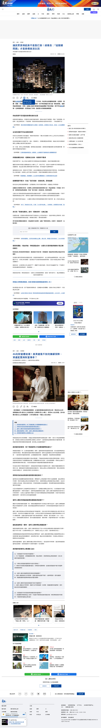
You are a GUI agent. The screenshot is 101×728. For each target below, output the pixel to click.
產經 (48, 14)
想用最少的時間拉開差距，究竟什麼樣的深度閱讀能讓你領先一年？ (32, 282)
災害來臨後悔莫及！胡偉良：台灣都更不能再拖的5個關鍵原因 (38, 152)
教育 (53, 14)
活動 (83, 14)
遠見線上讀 (70, 14)
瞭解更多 (95, 3)
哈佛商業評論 (71, 705)
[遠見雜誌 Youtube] (38, 693)
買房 (39, 340)
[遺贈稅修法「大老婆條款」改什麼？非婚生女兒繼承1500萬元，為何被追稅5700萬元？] (17, 657)
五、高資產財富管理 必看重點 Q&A (24, 433)
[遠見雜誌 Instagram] (32, 693)
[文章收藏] (24, 98)
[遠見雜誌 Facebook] (25, 693)
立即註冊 (81, 694)
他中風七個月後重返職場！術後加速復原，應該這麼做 (57, 649)
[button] (63, 317)
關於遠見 (4, 709)
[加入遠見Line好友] (19, 693)
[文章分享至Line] (13, 98)
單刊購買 (82, 334)
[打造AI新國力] (78, 311)
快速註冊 (56, 686)
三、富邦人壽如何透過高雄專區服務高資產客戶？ (28, 429)
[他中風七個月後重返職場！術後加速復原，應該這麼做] (43, 649)
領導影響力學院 (69, 707)
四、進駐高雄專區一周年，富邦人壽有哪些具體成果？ (29, 431)
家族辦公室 (22, 629)
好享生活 (52, 647)
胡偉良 (14, 54)
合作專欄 (47, 714)
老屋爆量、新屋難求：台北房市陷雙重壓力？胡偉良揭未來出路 (38, 176)
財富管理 (30, 629)
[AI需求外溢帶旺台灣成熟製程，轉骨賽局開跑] (17, 665)
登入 (24, 103)
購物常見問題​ (14, 711)
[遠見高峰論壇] (7, 3)
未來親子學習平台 (88, 705)
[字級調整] (27, 98)
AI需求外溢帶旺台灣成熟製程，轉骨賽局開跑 (29, 665)
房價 (19, 101)
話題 (23, 14)
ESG (63, 14)
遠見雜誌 (63, 705)
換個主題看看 (79, 276)
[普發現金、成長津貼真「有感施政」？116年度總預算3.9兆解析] (43, 657)
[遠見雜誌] (50, 9)
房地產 (21, 42)
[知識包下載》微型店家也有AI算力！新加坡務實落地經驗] (5, 722)
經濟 (61, 106)
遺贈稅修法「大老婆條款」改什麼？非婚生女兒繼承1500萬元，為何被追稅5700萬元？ (30, 657)
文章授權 (4, 711)
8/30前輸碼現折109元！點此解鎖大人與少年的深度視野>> (54, 18)
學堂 (77, 14)
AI (38, 14)
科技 (43, 14)
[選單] (3, 9)
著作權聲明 (64, 717)
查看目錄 (73, 334)
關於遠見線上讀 (14, 709)
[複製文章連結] (21, 98)
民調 (58, 14)
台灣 (17, 101)
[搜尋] (98, 9)
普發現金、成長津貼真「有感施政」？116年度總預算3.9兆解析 (57, 657)
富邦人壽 (16, 629)
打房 (34, 340)
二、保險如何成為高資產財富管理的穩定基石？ (27, 426)
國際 (28, 14)
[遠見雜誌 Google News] (44, 693)
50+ (62, 707)
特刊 (80, 302)
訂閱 (87, 9)
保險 (36, 629)
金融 (34, 14)
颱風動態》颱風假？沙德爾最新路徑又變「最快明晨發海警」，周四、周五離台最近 (57, 665)
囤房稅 (29, 340)
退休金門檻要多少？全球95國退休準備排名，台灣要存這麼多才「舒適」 (30, 649)
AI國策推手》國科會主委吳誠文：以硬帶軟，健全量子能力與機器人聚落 (77, 328)
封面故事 (72, 324)
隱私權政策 (71, 717)
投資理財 (22, 351)
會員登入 (44, 686)
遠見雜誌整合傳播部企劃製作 (19, 362)
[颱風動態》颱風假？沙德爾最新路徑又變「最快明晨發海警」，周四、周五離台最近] (43, 665)
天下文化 (79, 705)
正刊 (75, 302)
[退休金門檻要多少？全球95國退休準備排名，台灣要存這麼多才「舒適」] (17, 649)
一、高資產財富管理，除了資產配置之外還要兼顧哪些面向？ (31, 424)
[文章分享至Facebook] (17, 98)
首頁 (14, 42)
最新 (18, 14)
